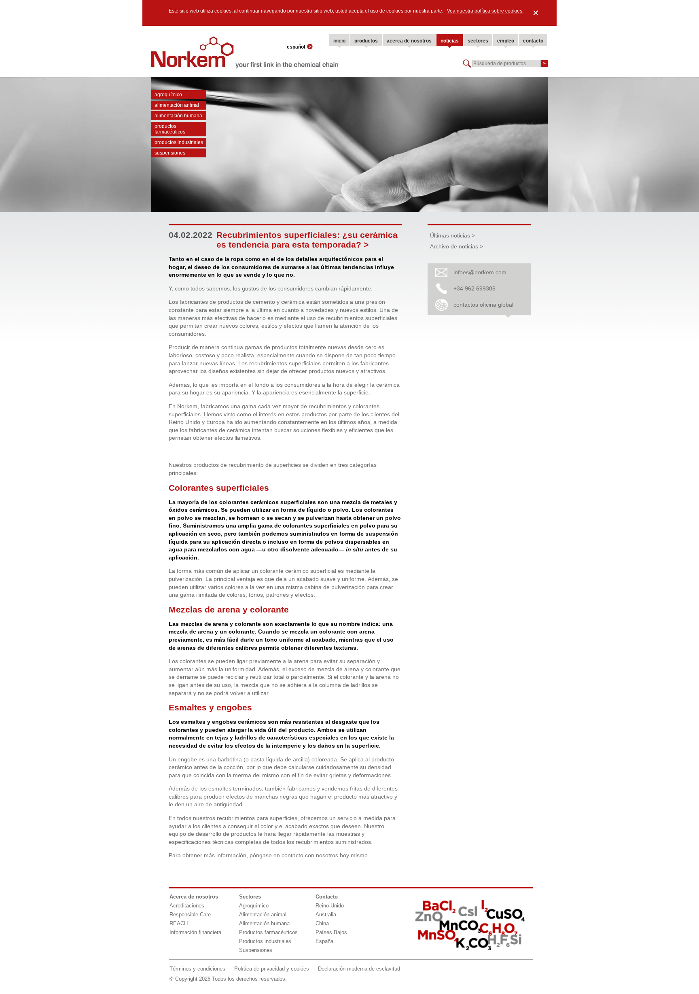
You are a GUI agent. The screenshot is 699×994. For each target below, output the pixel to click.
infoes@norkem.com (479, 272)
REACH (178, 923)
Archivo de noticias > (456, 246)
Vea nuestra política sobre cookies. (485, 11)
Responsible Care (190, 914)
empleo (505, 41)
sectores (478, 41)
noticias (450, 41)
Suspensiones (170, 153)
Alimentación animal (177, 105)
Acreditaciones (186, 906)
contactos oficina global (483, 304)
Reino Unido (330, 906)
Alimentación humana (178, 116)
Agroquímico (168, 94)
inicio (339, 41)
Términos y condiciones (197, 969)
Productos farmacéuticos (170, 129)
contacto (533, 41)
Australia (326, 914)
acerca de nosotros (409, 41)
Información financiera (195, 932)
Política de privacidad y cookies (271, 969)
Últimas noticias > (452, 235)
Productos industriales (179, 142)
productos (366, 41)
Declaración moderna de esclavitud (359, 969)
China (322, 923)
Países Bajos (331, 932)
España (324, 941)
